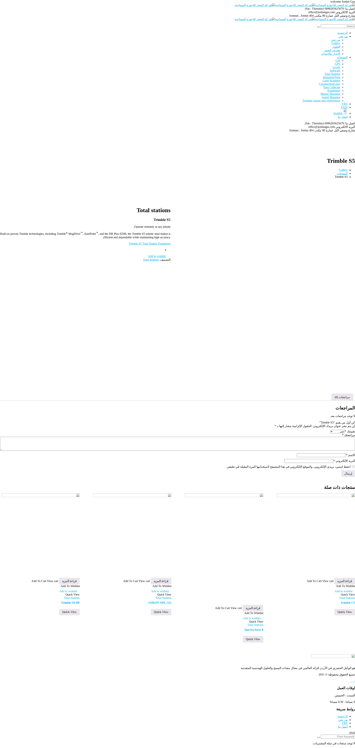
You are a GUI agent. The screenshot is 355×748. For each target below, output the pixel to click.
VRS (345, 723)
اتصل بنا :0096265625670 (340, 8)
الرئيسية (342, 716)
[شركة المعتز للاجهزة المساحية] (335, 5)
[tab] (342, 397)
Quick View (344, 611)
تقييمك (350, 431)
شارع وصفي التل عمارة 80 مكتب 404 (332, 15)
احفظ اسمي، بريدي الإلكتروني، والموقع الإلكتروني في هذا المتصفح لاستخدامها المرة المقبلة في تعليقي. (288, 466)
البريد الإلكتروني (344, 460)
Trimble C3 (348, 602)
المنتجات (342, 173)
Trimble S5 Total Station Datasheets (149, 243)
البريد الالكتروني (345, 12)
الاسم (350, 455)
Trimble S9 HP (70, 602)
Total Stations (151, 259)
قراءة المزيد (344, 581)
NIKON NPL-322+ (159, 602)
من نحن (343, 719)
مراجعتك (348, 435)
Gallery (343, 170)
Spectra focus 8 (253, 629)
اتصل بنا (343, 726)
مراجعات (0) (342, 397)
